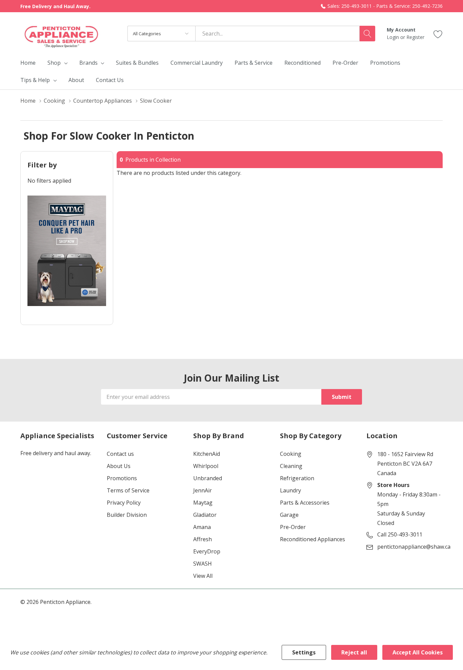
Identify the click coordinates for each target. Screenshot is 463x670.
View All (203, 576)
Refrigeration (297, 478)
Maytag (203, 502)
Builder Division (127, 515)
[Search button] (367, 33)
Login (393, 37)
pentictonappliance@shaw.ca (413, 546)
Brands (88, 62)
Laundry (290, 490)
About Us (118, 466)
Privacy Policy (124, 502)
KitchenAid (206, 454)
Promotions (122, 478)
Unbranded (207, 478)
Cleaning (291, 466)
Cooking (290, 454)
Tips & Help (35, 80)
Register (415, 37)
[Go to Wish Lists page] (438, 33)
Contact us (120, 454)
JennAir (202, 490)
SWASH (202, 563)
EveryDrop (206, 551)
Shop (54, 62)
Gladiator (205, 515)
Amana (202, 527)
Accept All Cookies (417, 652)
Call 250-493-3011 (399, 534)
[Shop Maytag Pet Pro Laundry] (66, 251)
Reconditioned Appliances (312, 539)
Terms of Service (128, 490)
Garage (289, 515)
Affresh (202, 539)
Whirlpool (205, 466)
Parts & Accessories (304, 502)
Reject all (354, 652)
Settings (304, 652)
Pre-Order (293, 527)
